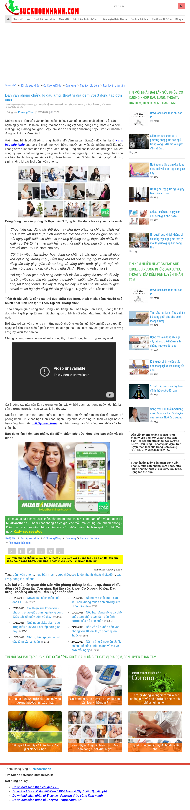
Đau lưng (70, 85)
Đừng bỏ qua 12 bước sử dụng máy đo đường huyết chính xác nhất (35, 700)
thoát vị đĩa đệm (104, 574)
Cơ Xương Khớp (52, 85)
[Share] (12, 551)
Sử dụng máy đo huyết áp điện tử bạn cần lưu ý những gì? (95, 700)
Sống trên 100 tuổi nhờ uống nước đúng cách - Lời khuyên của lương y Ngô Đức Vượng (166, 413)
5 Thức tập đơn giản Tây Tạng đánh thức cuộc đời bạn (167, 388)
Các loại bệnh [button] (138, 19)
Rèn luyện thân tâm (114, 85)
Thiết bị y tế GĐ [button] (161, 19)
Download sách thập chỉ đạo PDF (35, 787)
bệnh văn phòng (23, 574)
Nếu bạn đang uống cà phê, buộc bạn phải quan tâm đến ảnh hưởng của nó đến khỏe (96, 617)
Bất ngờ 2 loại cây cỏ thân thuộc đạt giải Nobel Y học (35, 747)
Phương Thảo (26, 112)
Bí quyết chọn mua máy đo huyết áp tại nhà (155, 747)
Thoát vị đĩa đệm (89, 85)
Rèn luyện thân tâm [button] (113, 19)
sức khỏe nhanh (82, 574)
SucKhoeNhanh (40, 769)
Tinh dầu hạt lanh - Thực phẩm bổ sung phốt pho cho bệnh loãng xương (167, 317)
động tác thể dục (23, 578)
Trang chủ (10, 85)
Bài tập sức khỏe (29, 85)
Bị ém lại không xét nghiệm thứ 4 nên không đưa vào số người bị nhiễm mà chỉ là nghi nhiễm (155, 699)
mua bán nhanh (46, 574)
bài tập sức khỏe (44, 423)
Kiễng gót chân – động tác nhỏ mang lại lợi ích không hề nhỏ (167, 365)
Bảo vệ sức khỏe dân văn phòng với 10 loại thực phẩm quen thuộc (95, 631)
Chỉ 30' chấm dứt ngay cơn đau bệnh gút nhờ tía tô (165, 214)
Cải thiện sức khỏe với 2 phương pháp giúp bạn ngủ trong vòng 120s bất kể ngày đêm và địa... (37, 612)
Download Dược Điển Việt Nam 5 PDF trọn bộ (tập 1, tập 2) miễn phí (59, 791)
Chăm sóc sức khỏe (28, 531)
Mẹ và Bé (64, 19)
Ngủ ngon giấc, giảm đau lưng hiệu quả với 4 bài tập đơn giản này (36, 627)
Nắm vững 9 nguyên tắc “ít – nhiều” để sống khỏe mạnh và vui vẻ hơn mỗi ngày (97, 646)
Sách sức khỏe (21, 19)
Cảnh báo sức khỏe (44, 19)
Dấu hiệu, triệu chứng (85, 19)
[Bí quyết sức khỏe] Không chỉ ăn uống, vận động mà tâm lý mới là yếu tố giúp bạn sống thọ (167, 240)
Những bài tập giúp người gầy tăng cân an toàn (167, 191)
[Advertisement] (95, 54)
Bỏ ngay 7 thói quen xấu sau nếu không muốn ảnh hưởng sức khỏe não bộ (95, 602)
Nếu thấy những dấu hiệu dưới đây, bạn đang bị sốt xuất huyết (94, 747)
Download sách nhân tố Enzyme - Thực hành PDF (47, 799)
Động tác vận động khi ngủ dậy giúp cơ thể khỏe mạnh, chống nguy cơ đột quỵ (165, 341)
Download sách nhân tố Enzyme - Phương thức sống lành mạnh (57, 795)
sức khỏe (64, 574)
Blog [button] (178, 19)
